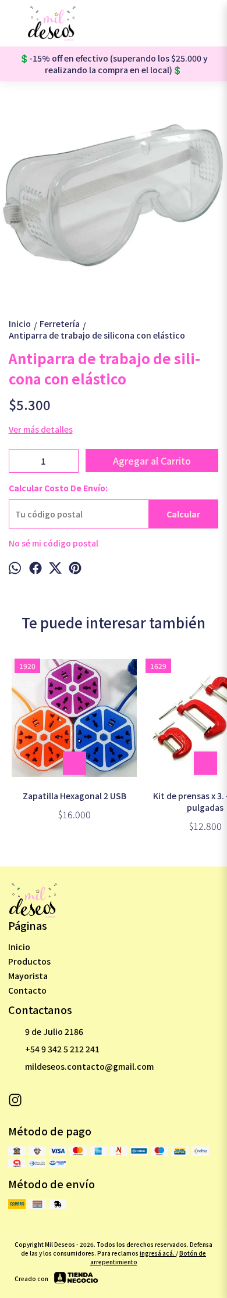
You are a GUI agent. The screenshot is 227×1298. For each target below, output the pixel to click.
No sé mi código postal (53, 543)
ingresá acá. (158, 1253)
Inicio (19, 946)
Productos (29, 961)
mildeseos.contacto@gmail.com (89, 1066)
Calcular (183, 514)
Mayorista (28, 975)
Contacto (27, 990)
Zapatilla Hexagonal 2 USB (74, 795)
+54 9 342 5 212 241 (62, 1049)
